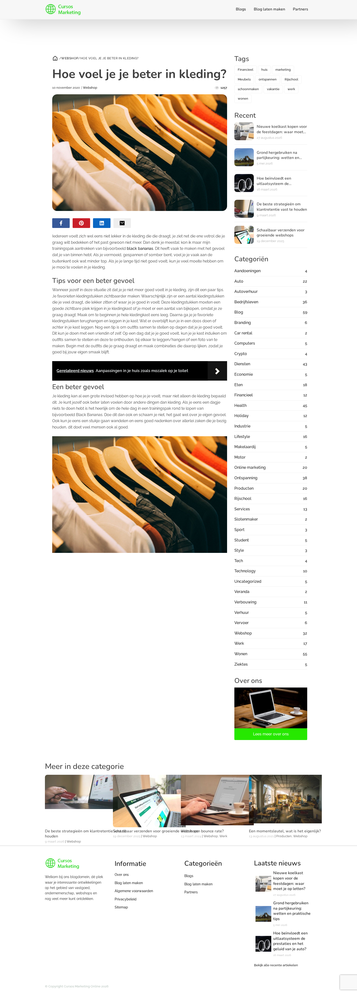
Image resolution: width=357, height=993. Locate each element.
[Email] (122, 223)
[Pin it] (81, 223)
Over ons (122, 875)
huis (264, 69)
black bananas (140, 248)
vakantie (273, 89)
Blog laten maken (269, 9)
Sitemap (121, 907)
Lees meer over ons (271, 734)
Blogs (241, 9)
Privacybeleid (125, 899)
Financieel (245, 69)
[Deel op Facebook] (61, 223)
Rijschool (291, 79)
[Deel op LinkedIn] (101, 223)
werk (291, 89)
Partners (300, 9)
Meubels (244, 79)
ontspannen (268, 79)
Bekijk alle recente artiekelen (276, 965)
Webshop (69, 58)
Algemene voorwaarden (134, 891)
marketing (283, 69)
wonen (243, 98)
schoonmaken (248, 89)
